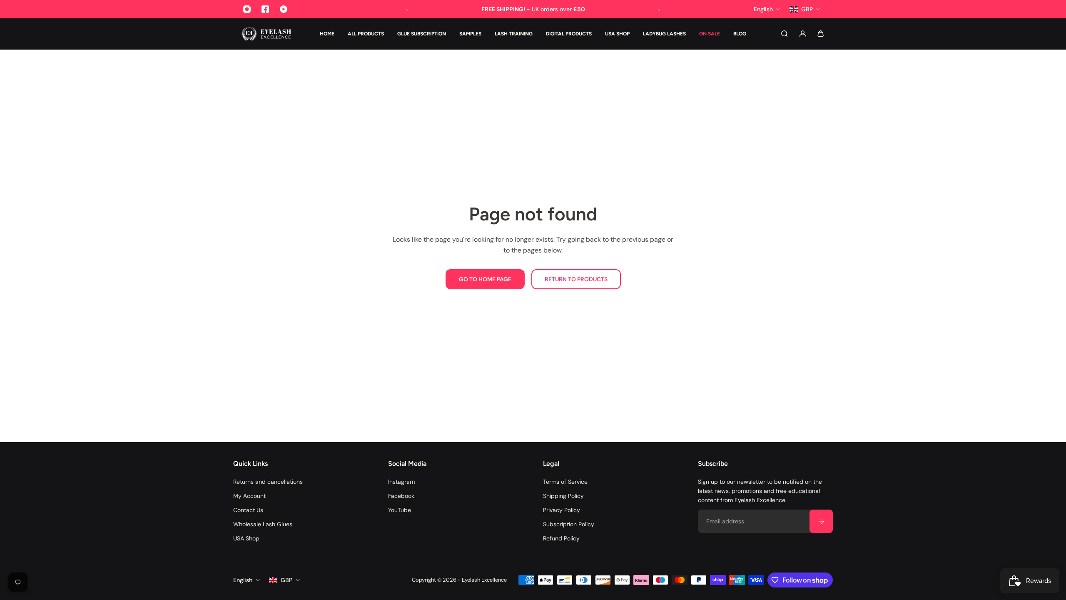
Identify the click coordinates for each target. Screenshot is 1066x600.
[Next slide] (659, 9)
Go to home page (485, 279)
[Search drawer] (784, 33)
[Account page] (803, 33)
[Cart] (820, 33)
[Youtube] (283, 9)
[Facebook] (265, 9)
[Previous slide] (407, 9)
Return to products (576, 279)
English (242, 580)
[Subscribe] (821, 521)
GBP (286, 580)
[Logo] (266, 33)
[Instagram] (247, 9)
